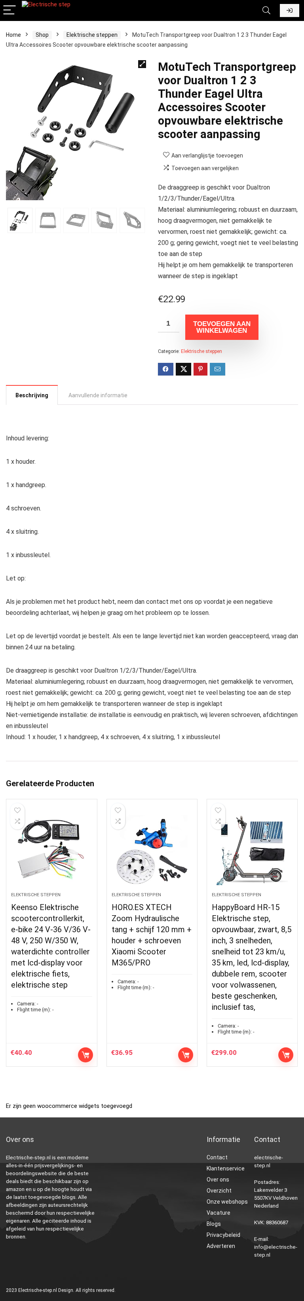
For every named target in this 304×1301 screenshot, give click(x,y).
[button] (142, 64)
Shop (42, 35)
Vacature (218, 1213)
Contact (217, 1157)
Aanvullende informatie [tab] (97, 395)
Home (13, 35)
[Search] (266, 10)
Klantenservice (226, 1168)
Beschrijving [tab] (31, 395)
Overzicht (219, 1190)
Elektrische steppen (92, 35)
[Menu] (9, 10)
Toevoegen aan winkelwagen (222, 327)
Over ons (218, 1179)
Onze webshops (227, 1202)
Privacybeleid (223, 1235)
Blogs (214, 1224)
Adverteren (221, 1246)
